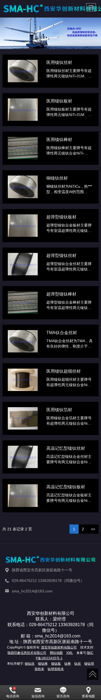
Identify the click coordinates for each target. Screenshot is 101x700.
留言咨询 (63, 696)
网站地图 (56, 653)
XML (69, 653)
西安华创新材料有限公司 (59, 647)
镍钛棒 (43, 663)
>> (93, 529)
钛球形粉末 (56, 669)
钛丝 (77, 663)
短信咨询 (38, 696)
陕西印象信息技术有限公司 (27, 653)
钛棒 (67, 663)
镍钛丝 (29, 663)
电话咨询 (12, 696)
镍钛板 (56, 663)
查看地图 (88, 696)
